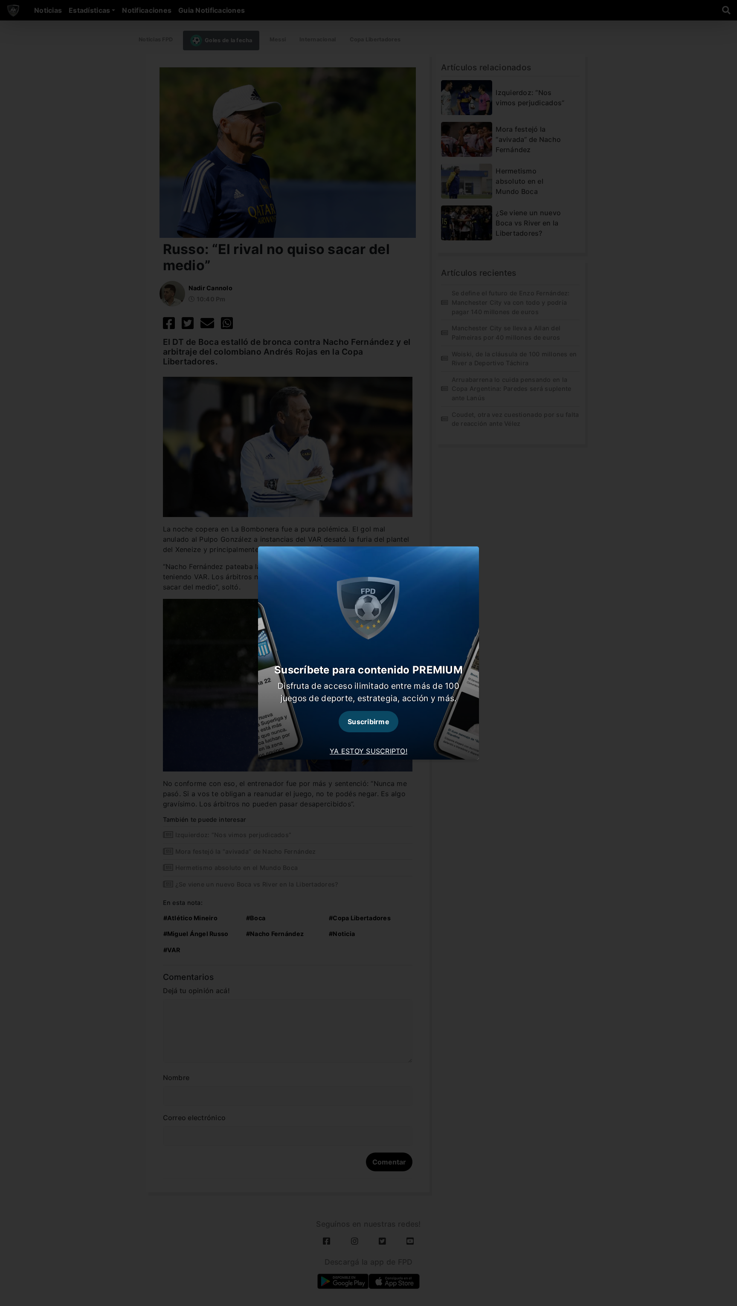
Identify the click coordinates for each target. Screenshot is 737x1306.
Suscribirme (368, 721)
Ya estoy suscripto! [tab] (368, 751)
